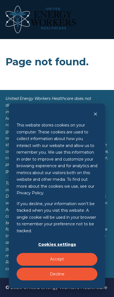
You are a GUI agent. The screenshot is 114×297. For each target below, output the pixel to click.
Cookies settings (57, 244)
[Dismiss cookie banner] (95, 114)
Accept (57, 259)
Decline (57, 274)
